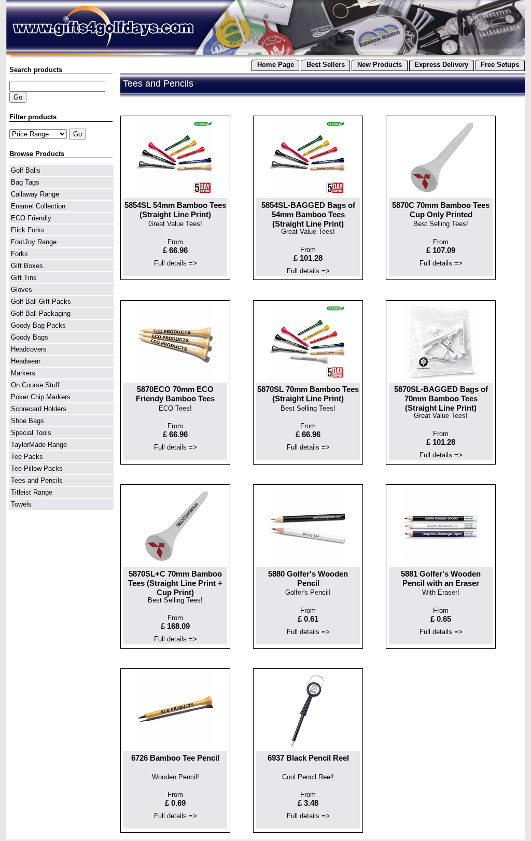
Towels (21, 504)
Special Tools (31, 433)
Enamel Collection (38, 206)
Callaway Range (35, 194)
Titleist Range (31, 492)
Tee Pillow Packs (37, 468)
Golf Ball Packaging (41, 313)
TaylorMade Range (39, 444)
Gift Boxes (27, 266)
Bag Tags (25, 182)
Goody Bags (29, 337)
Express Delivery (441, 64)
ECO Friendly (31, 218)
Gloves (21, 289)
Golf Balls (25, 170)
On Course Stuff (35, 385)
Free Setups (500, 64)
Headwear (25, 361)
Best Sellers (325, 64)
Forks (19, 254)
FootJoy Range (34, 242)
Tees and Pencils (37, 480)
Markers (23, 373)
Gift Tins (24, 278)
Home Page (275, 64)
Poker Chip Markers (41, 397)
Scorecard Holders (38, 409)
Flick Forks (28, 230)
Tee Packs (27, 456)
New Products (379, 64)
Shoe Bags (27, 421)
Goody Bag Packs (38, 325)
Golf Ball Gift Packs (41, 301)
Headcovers (29, 349)
